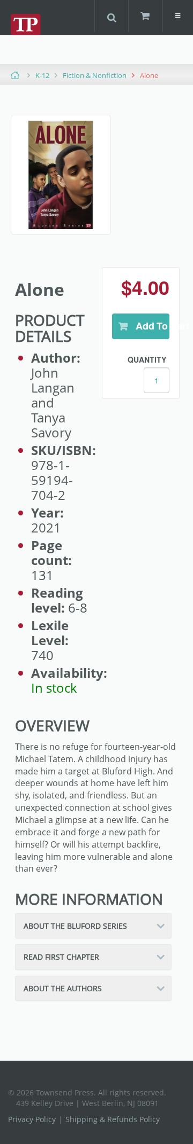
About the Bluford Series (75, 926)
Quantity (147, 359)
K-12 (42, 75)
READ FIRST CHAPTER (61, 957)
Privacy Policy (32, 1119)
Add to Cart (151, 326)
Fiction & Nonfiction (95, 75)
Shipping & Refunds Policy (112, 1119)
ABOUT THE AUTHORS (63, 988)
